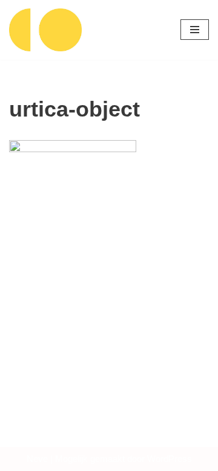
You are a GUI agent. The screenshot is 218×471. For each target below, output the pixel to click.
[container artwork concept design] (45, 29)
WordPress (169, 458)
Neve (37, 458)
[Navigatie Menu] (194, 29)
